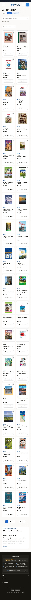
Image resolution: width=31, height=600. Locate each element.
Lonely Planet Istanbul (21, 507)
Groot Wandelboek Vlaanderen (8, 182)
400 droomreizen (21, 480)
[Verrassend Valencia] (8, 98)
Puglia (4, 399)
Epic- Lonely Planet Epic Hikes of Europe (8, 372)
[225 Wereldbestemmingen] (8, 287)
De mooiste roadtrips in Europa (22, 264)
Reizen (9, 13)
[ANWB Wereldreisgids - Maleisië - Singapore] (8, 341)
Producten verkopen (24, 1)
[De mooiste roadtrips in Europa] (22, 260)
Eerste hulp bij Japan (21, 345)
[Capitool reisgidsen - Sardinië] (22, 314)
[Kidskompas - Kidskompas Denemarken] (8, 71)
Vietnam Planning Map (22, 426)
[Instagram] (26, 570)
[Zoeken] (23, 4)
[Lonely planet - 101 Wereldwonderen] (8, 206)
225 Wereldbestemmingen (8, 291)
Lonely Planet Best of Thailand (8, 237)
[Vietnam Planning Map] (22, 423)
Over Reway (5, 582)
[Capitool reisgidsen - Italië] (22, 179)
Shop (3, 575)
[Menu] (3, 4)
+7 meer (16, 13)
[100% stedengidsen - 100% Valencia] (22, 369)
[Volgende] (24, 521)
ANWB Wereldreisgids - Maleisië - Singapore (7, 345)
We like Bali (6, 47)
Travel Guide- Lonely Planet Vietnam (6, 453)
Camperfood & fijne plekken (22, 47)
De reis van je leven (22, 236)
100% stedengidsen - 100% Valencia (22, 372)
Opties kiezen (9, 54)
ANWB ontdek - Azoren (7, 264)
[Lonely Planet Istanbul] (22, 504)
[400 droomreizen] (22, 477)
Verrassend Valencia (6, 101)
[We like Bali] (8, 44)
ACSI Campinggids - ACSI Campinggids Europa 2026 (22, 291)
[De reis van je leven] (22, 233)
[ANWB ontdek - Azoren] (8, 260)
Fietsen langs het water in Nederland (8, 426)
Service (4, 579)
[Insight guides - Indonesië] (22, 98)
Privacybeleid (21, 592)
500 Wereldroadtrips (21, 74)
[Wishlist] (13, 32)
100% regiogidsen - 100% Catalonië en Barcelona (8, 318)
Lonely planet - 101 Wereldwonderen (8, 210)
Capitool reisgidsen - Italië (22, 182)
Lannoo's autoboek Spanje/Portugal (22, 399)
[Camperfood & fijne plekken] (22, 44)
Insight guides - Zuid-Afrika (7, 128)
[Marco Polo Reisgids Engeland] (8, 152)
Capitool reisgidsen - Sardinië (22, 318)
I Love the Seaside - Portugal (22, 210)
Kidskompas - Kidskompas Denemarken (6, 74)
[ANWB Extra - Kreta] (22, 450)
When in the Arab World (7, 507)
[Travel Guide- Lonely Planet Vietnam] (8, 450)
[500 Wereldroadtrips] (22, 71)
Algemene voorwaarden (12, 592)
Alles (4, 13)
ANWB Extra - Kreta (22, 453)
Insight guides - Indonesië (21, 101)
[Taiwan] (8, 477)
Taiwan (5, 480)
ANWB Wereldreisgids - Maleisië (21, 155)
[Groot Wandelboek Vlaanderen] (8, 179)
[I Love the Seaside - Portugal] (22, 206)
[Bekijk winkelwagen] (27, 4)
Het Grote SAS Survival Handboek (22, 128)
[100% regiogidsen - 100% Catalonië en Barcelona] (8, 314)
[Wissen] (27, 18)
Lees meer (6, 546)
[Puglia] (8, 396)
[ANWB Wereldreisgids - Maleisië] (22, 152)
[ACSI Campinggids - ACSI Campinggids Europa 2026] (22, 287)
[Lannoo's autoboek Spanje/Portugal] (22, 396)
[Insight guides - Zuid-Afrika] (8, 125)
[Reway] (15, 4)
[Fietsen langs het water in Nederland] (8, 423)
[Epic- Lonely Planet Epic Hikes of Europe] (8, 369)
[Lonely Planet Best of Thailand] (8, 233)
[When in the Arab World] (8, 504)
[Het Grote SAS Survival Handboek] (22, 125)
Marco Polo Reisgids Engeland (8, 155)
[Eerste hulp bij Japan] (22, 341)
